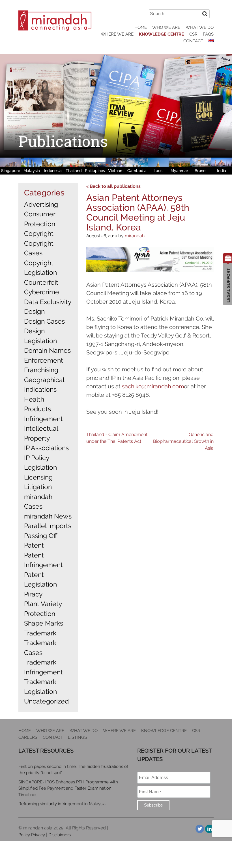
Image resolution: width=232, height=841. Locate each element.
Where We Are (117, 34)
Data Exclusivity (47, 302)
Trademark (40, 633)
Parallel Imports (47, 526)
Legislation (40, 467)
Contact (193, 40)
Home (140, 27)
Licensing (38, 477)
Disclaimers (59, 834)
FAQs (208, 34)
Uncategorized (46, 701)
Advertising (41, 204)
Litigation (38, 487)
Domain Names (47, 350)
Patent (34, 545)
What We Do (200, 27)
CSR (193, 34)
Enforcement (43, 360)
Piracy (33, 594)
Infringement (43, 418)
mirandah (135, 235)
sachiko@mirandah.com (153, 386)
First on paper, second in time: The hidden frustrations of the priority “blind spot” (73, 769)
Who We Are (166, 27)
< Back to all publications (113, 186)
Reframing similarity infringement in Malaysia (62, 803)
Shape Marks (43, 623)
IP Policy (36, 457)
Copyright (38, 233)
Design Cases (44, 321)
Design (34, 311)
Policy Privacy (31, 834)
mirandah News (48, 516)
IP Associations (46, 448)
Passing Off (40, 535)
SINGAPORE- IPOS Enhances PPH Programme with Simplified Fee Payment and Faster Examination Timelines (68, 788)
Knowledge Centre (161, 34)
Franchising (41, 370)
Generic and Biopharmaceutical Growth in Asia (183, 441)
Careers (27, 737)
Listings (77, 737)
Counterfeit (41, 282)
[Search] (205, 13)
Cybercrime (41, 292)
